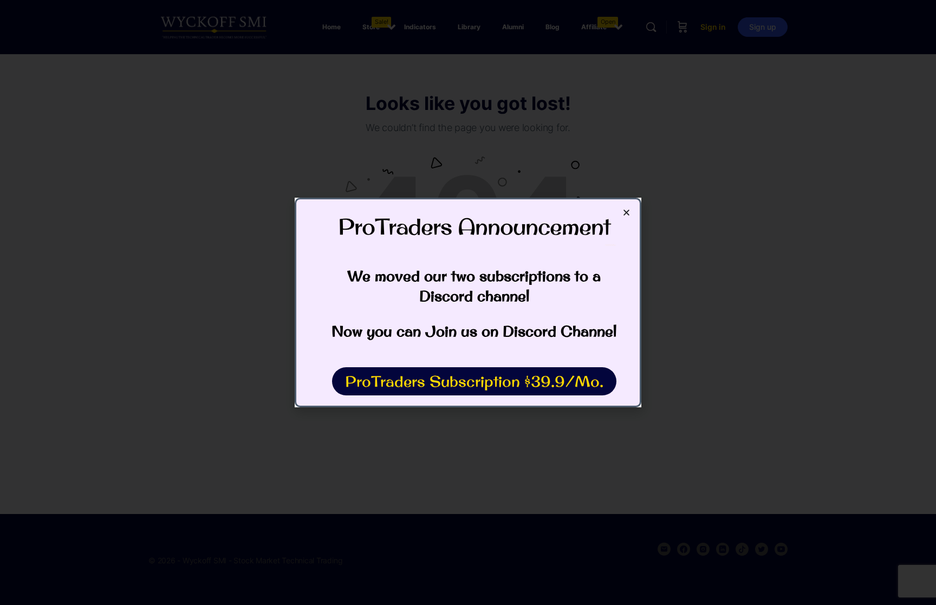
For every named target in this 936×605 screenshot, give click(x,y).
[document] (468, 302)
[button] (626, 213)
